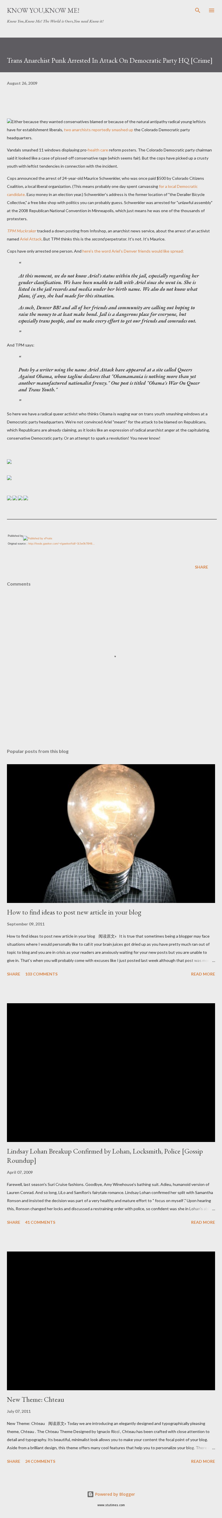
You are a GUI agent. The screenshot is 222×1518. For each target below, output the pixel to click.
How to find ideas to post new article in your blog (74, 912)
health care (98, 149)
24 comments (40, 1461)
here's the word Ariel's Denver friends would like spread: (133, 251)
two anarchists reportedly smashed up (98, 129)
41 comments (40, 1222)
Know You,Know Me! (43, 10)
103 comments (41, 973)
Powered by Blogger (114, 1494)
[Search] (197, 10)
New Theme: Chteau (35, 1399)
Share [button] (201, 566)
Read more (203, 973)
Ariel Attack (31, 238)
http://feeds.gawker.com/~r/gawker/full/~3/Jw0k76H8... (61, 543)
